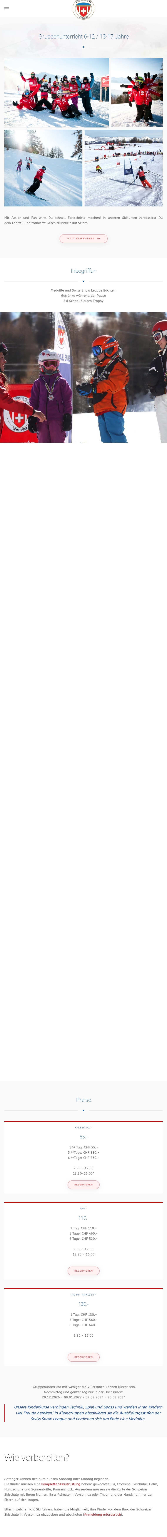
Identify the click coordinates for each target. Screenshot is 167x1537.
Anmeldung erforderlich (102, 1515)
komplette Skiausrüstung (60, 1484)
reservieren (83, 1184)
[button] (6, 8)
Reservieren (83, 1270)
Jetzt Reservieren (80, 238)
